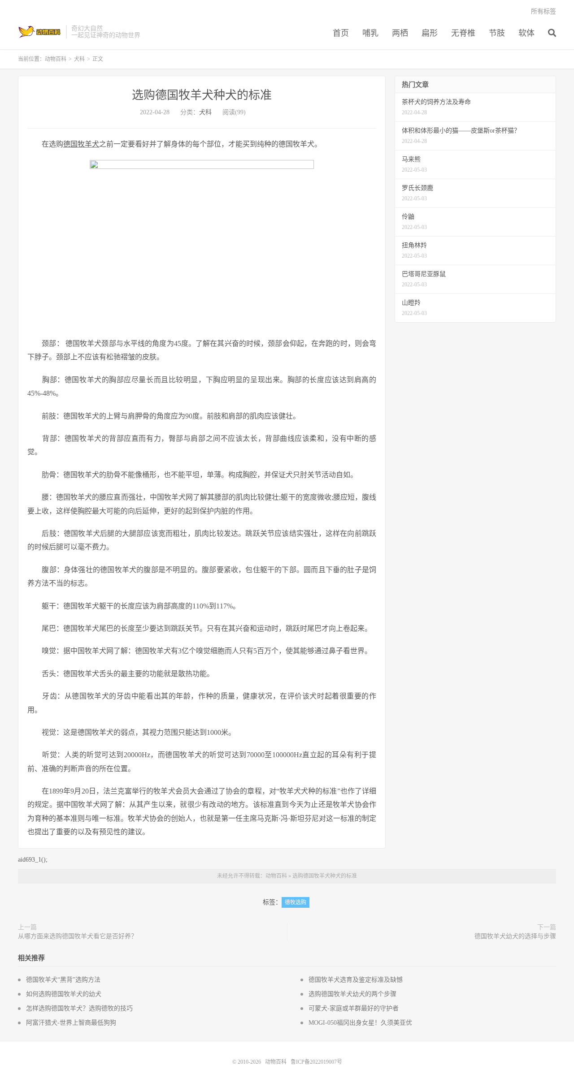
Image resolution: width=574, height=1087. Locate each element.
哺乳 (370, 33)
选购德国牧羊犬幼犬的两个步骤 (352, 994)
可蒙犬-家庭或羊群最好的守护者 (354, 1008)
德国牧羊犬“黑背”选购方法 (63, 979)
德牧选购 (295, 902)
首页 (341, 33)
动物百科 (39, 32)
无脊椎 (463, 33)
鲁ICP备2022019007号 (316, 1062)
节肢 (497, 33)
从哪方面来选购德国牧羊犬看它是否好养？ (77, 936)
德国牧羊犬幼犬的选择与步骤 (515, 936)
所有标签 (543, 11)
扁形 (430, 33)
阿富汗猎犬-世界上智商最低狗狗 (71, 1022)
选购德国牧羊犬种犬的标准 (202, 95)
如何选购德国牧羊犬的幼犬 (63, 994)
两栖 (400, 33)
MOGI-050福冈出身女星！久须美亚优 (360, 1022)
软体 (526, 33)
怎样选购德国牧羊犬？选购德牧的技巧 (79, 1008)
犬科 (79, 59)
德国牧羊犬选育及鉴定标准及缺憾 (356, 979)
